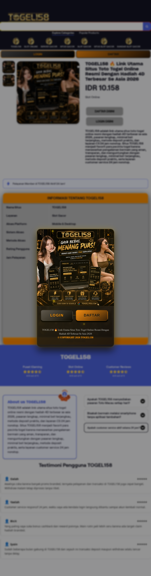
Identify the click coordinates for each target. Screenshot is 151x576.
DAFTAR (92, 315)
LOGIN (57, 315)
